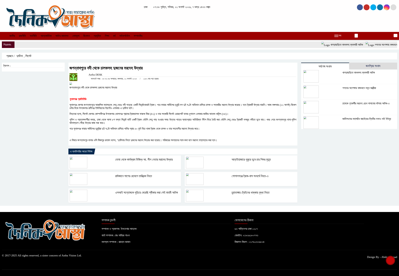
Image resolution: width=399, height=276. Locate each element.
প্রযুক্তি (97, 35)
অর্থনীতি (33, 35)
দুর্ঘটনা (20, 56)
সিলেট (28, 56)
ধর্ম (114, 35)
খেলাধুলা (75, 35)
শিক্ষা (107, 35)
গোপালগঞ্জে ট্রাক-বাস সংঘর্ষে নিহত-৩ (250, 176)
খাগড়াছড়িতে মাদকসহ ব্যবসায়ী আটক (341, 44)
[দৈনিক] (50, 15)
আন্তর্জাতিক (46, 35)
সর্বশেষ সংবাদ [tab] (325, 66)
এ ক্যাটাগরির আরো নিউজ (81, 151)
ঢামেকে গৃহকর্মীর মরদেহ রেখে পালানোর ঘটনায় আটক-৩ (366, 103)
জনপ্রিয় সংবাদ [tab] (373, 66)
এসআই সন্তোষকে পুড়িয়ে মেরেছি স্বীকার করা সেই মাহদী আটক (146, 192)
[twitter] (367, 7)
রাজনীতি (22, 35)
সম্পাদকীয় (138, 35)
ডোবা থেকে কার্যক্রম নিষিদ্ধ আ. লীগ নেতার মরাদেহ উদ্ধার (144, 159)
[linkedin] (380, 7)
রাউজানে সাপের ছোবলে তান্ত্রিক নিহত (133, 176)
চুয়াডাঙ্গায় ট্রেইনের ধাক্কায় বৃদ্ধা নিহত (250, 192)
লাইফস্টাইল (124, 35)
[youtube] (387, 7)
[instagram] (373, 7)
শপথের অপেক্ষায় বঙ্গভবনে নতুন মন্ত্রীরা (359, 88)
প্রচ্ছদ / (10, 56)
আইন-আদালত (61, 35)
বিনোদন (86, 35)
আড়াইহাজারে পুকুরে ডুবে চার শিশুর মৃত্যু (251, 159)
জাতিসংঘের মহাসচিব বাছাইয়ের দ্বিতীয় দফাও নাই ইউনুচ (366, 118)
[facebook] (360, 7)
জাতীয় (12, 35)
